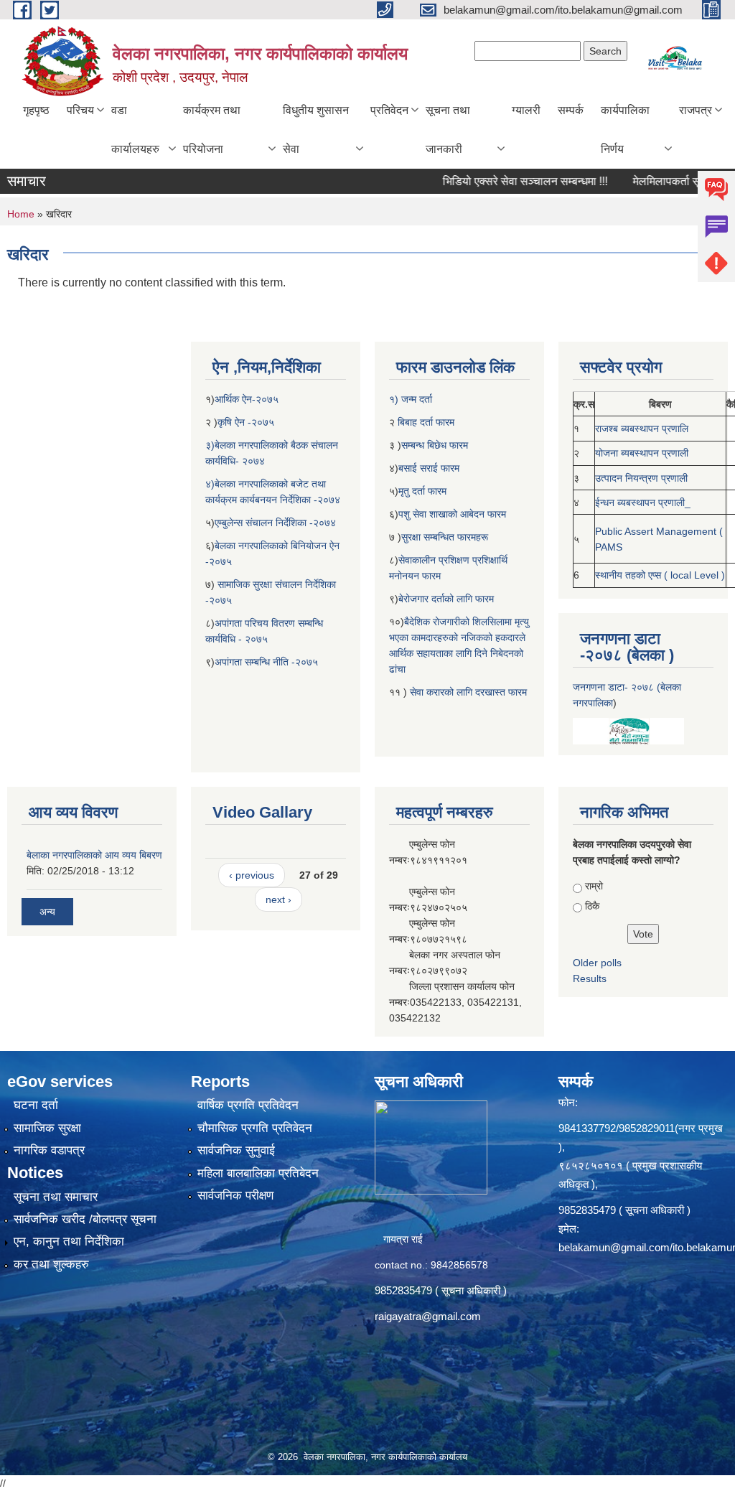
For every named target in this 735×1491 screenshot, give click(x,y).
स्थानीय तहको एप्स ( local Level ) (660, 575)
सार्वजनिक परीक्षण (235, 1195)
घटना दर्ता (36, 1105)
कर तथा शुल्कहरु (51, 1264)
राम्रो (594, 886)
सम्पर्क (571, 110)
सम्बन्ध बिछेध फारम (434, 445)
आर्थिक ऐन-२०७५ (248, 399)
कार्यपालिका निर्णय (625, 129)
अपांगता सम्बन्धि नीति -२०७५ (266, 662)
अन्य (47, 911)
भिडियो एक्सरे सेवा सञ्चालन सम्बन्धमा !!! (499, 181)
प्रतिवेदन (389, 110)
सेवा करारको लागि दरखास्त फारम (468, 692)
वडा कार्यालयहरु (135, 129)
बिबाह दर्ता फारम (424, 422)
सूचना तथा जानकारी (448, 129)
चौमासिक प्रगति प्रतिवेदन (254, 1128)
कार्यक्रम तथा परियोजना (211, 129)
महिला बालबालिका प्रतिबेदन (258, 1173)
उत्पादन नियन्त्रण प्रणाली (641, 478)
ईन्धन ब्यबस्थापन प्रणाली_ (642, 502)
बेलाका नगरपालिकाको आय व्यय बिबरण (94, 855)
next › (278, 899)
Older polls (597, 962)
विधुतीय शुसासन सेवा (316, 129)
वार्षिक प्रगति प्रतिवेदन (248, 1105)
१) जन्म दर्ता (410, 399)
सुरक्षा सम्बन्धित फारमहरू (444, 537)
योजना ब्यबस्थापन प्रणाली (641, 453)
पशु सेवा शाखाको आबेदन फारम (452, 514)
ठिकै (592, 906)
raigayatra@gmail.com (428, 1316)
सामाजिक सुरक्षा (47, 1128)
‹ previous (251, 875)
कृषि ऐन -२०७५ (245, 422)
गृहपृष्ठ (36, 110)
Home (20, 214)
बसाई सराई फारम (430, 468)
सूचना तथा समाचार (56, 1197)
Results (590, 978)
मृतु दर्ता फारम (422, 491)
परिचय (80, 110)
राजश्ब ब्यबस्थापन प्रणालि (641, 428)
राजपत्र (695, 110)
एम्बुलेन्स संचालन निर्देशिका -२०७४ (275, 522)
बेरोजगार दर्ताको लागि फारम (446, 598)
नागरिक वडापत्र (49, 1150)
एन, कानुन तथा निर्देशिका (69, 1241)
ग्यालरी (526, 110)
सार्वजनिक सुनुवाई (236, 1150)
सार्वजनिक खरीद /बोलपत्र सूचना (85, 1219)
